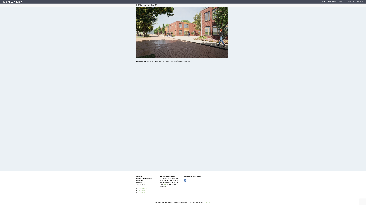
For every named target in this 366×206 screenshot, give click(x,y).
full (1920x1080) (149, 61)
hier (165, 184)
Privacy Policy (207, 202)
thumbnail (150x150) (184, 61)
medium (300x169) (171, 61)
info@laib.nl (142, 190)
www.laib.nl (141, 192)
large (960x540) (159, 61)
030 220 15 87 (143, 188)
